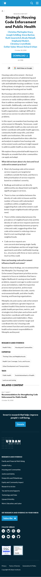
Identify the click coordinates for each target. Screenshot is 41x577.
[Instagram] (18, 532)
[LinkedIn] (3, 532)
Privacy (4, 566)
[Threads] (13, 532)
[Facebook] (3, 538)
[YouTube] (8, 538)
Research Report (20, 14)
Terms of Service (14, 566)
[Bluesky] (8, 532)
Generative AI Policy (29, 566)
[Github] (18, 538)
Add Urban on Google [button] (24, 68)
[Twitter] (13, 538)
